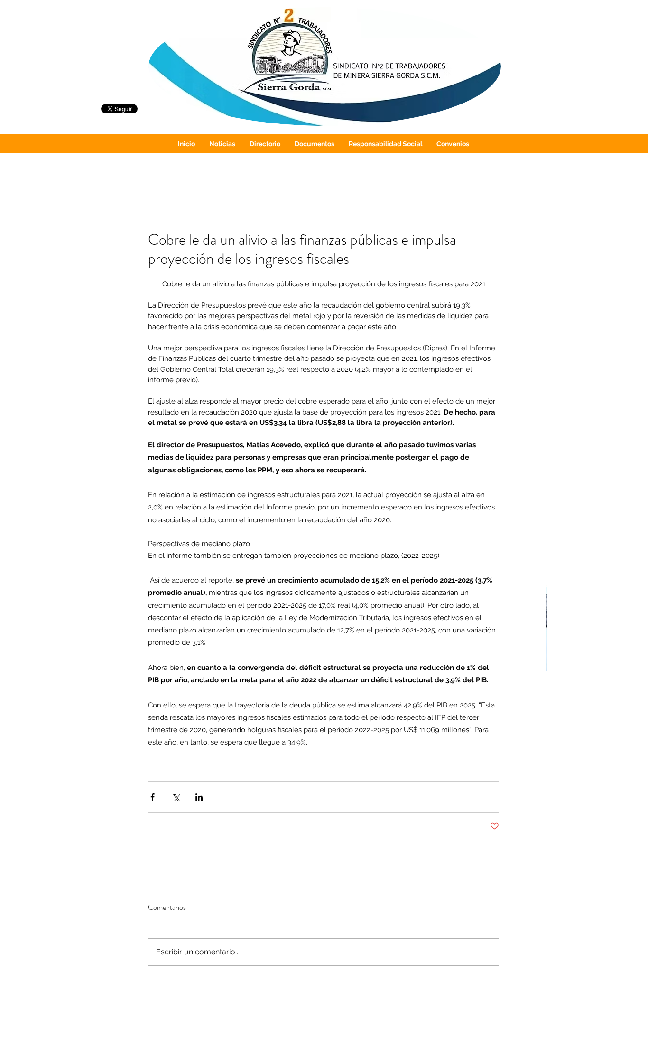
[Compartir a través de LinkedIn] (199, 796)
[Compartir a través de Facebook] (152, 796)
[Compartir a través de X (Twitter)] (175, 796)
